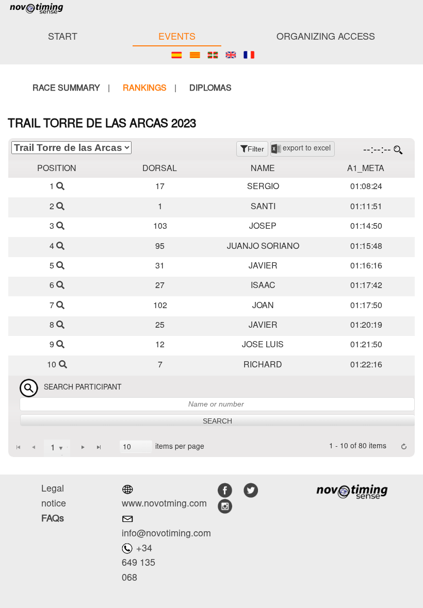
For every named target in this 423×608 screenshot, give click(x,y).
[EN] (230, 55)
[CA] (194, 55)
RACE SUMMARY (66, 89)
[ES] (176, 55)
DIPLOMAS (210, 89)
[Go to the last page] (99, 447)
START (62, 37)
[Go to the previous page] (33, 447)
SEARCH (217, 421)
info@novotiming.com (166, 534)
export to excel (307, 149)
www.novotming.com (164, 504)
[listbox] (136, 446)
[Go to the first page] (18, 447)
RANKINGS (145, 89)
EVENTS (177, 37)
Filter (256, 149)
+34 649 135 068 (138, 564)
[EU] (212, 55)
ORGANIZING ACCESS (325, 37)
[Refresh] (404, 447)
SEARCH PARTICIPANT (83, 388)
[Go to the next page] (83, 447)
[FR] (248, 55)
